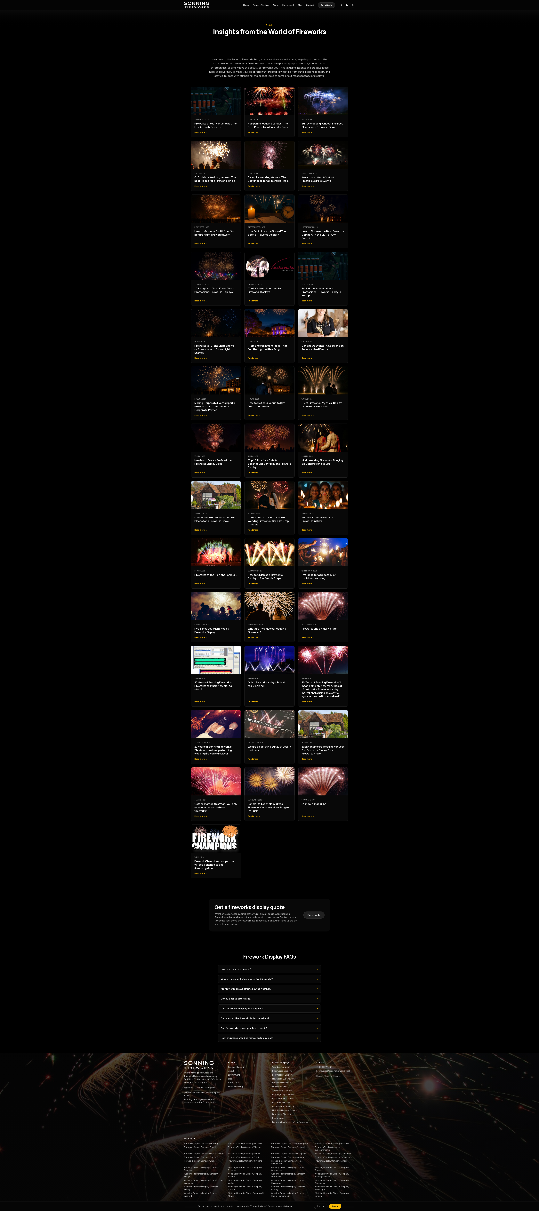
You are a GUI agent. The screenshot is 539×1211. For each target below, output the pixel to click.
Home (246, 5)
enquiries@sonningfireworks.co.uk (334, 1071)
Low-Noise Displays (281, 1114)
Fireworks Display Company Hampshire (289, 1153)
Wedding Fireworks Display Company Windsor (245, 1175)
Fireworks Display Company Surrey (200, 1157)
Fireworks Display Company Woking (287, 1157)
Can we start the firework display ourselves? (269, 1018)
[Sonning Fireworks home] (196, 5)
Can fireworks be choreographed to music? (269, 1028)
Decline (321, 1206)
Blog (300, 5)
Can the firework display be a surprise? (269, 1008)
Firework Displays (261, 5)
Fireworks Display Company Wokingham (289, 1143)
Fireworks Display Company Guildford (245, 1157)
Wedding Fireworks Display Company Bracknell (332, 1168)
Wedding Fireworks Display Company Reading (201, 1168)
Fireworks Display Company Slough (200, 1147)
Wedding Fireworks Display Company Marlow (245, 1181)
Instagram (210, 1087)
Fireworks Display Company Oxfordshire (289, 1147)
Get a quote (313, 915)
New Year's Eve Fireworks (284, 1078)
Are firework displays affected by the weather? (269, 988)
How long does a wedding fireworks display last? (269, 1038)
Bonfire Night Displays (282, 1074)
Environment (288, 5)
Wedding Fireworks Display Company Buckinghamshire (332, 1175)
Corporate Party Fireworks (284, 1098)
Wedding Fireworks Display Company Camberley (332, 1181)
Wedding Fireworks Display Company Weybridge (332, 1188)
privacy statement (284, 1206)
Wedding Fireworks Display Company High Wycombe (203, 1181)
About (275, 5)
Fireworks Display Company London (331, 1160)
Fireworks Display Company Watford (201, 1160)
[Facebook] (341, 5)
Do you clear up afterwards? (269, 998)
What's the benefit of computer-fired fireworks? (269, 979)
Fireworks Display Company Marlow (244, 1153)
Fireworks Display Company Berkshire (245, 1143)
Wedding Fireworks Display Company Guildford (245, 1188)
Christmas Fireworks (281, 1082)
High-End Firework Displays (284, 1110)
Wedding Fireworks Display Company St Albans (246, 1194)
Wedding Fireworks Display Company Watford (201, 1194)
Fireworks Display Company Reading (201, 1143)
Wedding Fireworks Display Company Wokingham (288, 1168)
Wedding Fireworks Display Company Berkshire (245, 1168)
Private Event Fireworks (283, 1106)
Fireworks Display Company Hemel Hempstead (287, 1162)
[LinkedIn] (347, 5)
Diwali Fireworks (279, 1086)
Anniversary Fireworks (282, 1090)
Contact (310, 5)
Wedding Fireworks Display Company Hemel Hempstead (288, 1194)
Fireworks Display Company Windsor (244, 1147)
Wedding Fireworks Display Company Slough (201, 1175)
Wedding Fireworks (281, 1067)
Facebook (188, 1087)
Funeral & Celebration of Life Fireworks (290, 1122)
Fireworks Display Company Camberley (333, 1153)
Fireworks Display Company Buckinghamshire (327, 1148)
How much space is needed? (269, 969)
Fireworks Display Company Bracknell (332, 1143)
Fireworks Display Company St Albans (245, 1160)
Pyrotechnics (278, 1118)
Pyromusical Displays (282, 1071)
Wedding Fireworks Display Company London (332, 1194)
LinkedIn (199, 1087)
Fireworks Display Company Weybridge (333, 1157)
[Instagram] (352, 5)
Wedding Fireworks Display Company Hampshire (288, 1181)
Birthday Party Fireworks (283, 1094)
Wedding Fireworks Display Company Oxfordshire (288, 1175)
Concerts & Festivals (282, 1102)
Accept (335, 1206)
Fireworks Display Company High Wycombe (204, 1153)
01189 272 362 (325, 1067)
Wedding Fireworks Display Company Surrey (201, 1188)
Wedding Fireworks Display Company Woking (288, 1188)
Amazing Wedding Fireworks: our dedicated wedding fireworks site (200, 1100)
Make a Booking (235, 1086)
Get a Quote (326, 5)
